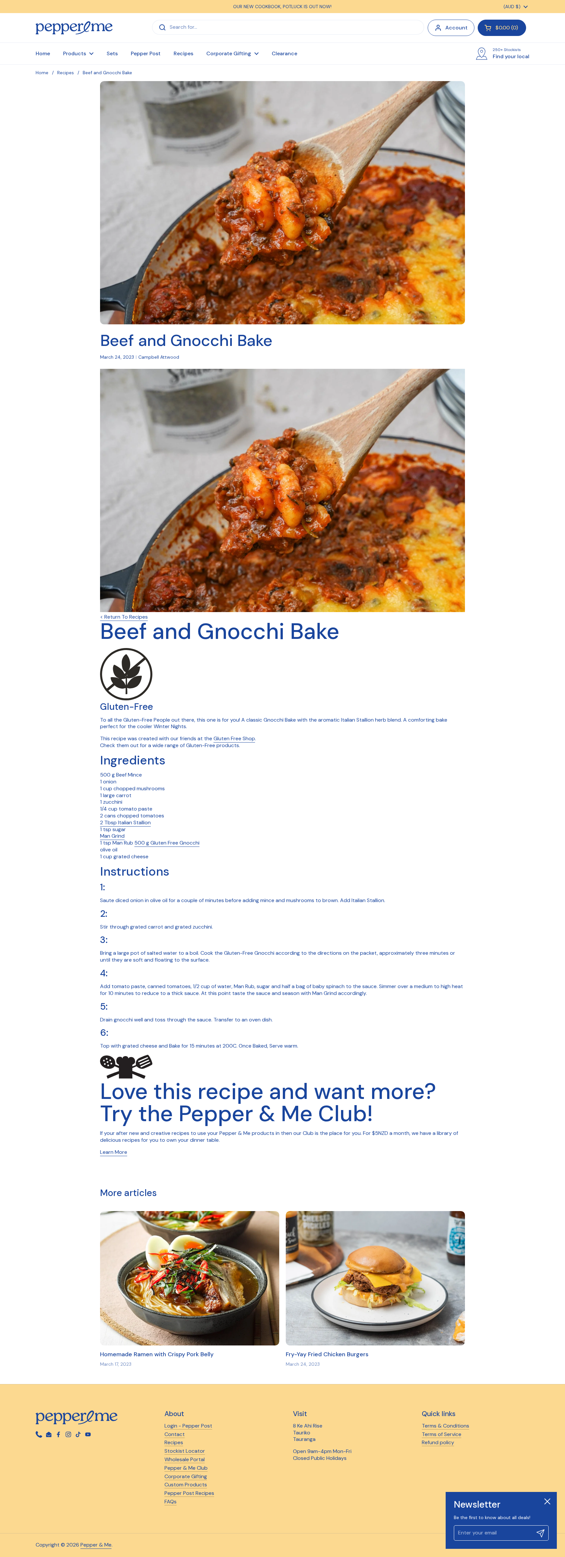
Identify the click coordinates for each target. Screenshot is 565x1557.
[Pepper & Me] (74, 27)
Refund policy (438, 1442)
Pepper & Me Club (186, 1467)
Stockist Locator (184, 1450)
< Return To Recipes (124, 616)
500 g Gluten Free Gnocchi (166, 842)
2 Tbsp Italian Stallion (125, 822)
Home (42, 73)
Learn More (113, 1152)
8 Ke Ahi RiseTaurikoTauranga (307, 1432)
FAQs (170, 1501)
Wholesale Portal (184, 1459)
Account (456, 27)
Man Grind (112, 835)
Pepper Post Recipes (189, 1493)
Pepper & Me (95, 1544)
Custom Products (185, 1484)
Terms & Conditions (445, 1425)
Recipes (65, 73)
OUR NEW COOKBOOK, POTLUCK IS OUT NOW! (282, 6)
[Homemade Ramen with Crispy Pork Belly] (189, 1278)
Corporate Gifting (185, 1476)
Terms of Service (441, 1434)
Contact (174, 1434)
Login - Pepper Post (188, 1425)
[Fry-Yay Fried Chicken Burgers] (375, 1278)
